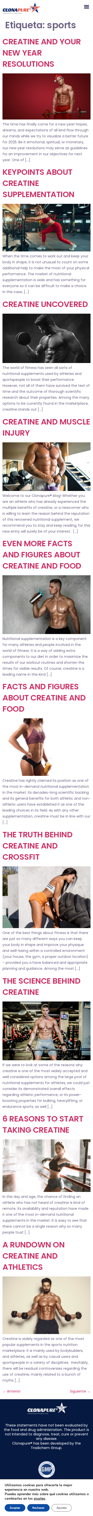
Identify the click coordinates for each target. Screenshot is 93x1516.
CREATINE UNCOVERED (45, 304)
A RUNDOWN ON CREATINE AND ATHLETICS (33, 1256)
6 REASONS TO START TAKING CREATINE (42, 1124)
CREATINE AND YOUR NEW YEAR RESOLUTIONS (41, 52)
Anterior (11, 1391)
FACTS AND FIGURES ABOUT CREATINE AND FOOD (44, 697)
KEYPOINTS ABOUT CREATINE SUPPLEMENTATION (38, 183)
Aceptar (15, 1508)
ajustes (39, 1498)
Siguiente (80, 1391)
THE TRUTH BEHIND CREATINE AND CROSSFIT (37, 845)
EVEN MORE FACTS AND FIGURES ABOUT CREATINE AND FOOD (41, 554)
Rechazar (38, 1508)
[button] (86, 6)
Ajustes (62, 1508)
